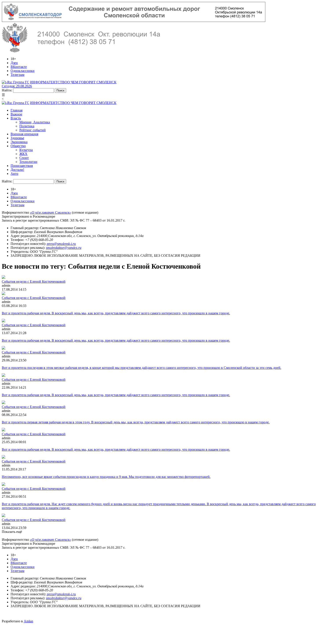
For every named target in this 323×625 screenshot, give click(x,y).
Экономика (19, 142)
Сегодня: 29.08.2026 (17, 86)
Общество (18, 146)
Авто (14, 173)
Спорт (24, 158)
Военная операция (24, 134)
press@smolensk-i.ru (61, 244)
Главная (16, 110)
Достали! (17, 169)
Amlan (28, 621)
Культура (26, 150)
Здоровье (17, 138)
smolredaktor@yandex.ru (63, 248)
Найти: (7, 90)
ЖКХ (23, 154)
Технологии (28, 162)
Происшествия (22, 166)
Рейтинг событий (32, 130)
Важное (16, 114)
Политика (26, 126)
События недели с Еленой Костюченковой (33, 281)
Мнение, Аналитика (34, 122)
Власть (16, 118)
